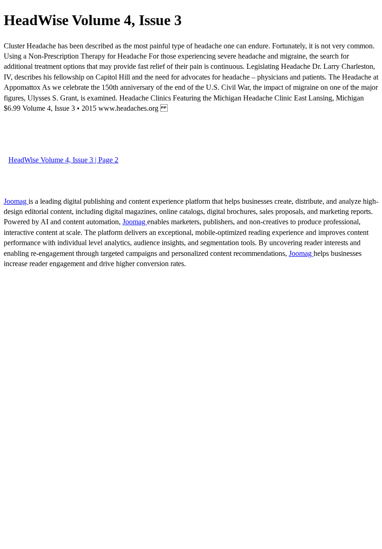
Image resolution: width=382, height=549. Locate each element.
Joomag (16, 201)
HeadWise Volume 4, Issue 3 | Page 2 (63, 160)
